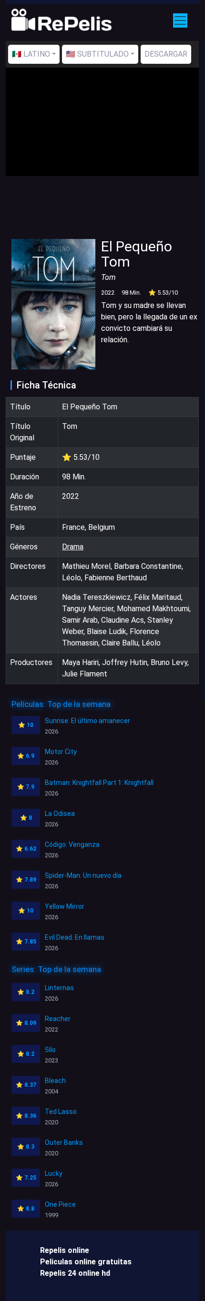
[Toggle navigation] (180, 20)
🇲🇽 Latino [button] (31, 54)
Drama (72, 546)
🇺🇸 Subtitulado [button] (97, 54)
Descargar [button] (165, 54)
